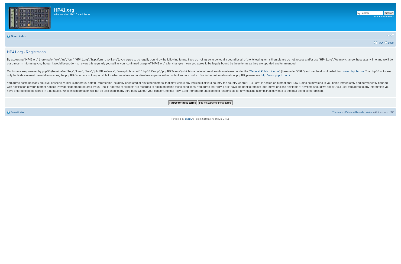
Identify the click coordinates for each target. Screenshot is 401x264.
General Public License (264, 71)
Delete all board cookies (358, 112)
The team (337, 112)
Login (391, 42)
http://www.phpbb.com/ (276, 75)
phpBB (188, 119)
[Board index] (30, 17)
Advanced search (384, 16)
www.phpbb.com (353, 71)
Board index (18, 36)
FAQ (380, 42)
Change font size (390, 35)
